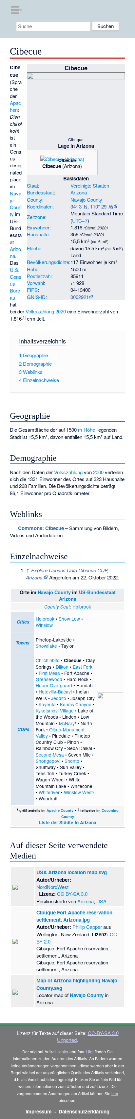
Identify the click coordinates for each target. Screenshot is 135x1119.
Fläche (34, 248)
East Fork (82, 666)
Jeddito (58, 698)
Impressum (39, 1111)
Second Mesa (50, 754)
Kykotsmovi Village (55, 710)
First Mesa (49, 673)
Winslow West (78, 792)
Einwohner (38, 227)
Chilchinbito (48, 660)
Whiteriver (49, 792)
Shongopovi (48, 761)
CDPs (23, 729)
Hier (90, 1051)
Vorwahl (35, 282)
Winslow (44, 625)
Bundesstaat (40, 192)
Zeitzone (36, 216)
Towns (22, 643)
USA (101, 901)
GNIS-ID (36, 296)
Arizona (78, 192)
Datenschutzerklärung (84, 1111)
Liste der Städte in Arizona (67, 822)
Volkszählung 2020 (46, 311)
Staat (32, 185)
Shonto (72, 761)
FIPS (32, 289)
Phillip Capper (87, 926)
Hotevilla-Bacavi (55, 691)
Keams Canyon (75, 704)
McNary (67, 723)
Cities (23, 622)
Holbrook (81, 606)
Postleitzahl (39, 276)
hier (65, 1051)
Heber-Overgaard (54, 685)
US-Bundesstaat (97, 592)
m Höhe (86, 429)
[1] (24, 317)
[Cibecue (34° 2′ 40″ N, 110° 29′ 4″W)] (77, 162)
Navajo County (86, 199)
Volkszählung (68, 472)
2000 (98, 472)
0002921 (79, 296)
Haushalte (37, 234)
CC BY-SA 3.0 (72, 893)
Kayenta (47, 704)
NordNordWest (52, 886)
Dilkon (62, 666)
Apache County (60, 810)
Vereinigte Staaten (89, 185)
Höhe (32, 269)
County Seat (57, 607)
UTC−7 (79, 220)
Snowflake (46, 646)
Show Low (69, 618)
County (34, 199)
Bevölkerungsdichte (48, 262)
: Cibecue (41, 528)
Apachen (15, 106)
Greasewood (49, 679)
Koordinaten (39, 206)
